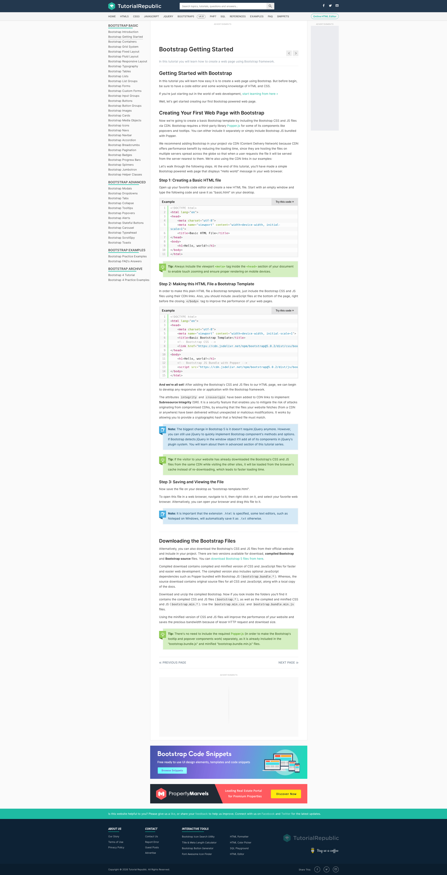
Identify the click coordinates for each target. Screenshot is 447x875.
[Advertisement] (222, 34)
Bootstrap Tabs (118, 198)
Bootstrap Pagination (122, 150)
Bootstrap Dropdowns (123, 193)
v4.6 (201, 16)
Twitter (286, 813)
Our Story (113, 836)
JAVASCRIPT (151, 16)
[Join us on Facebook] (323, 6)
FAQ (270, 16)
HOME (112, 16)
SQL (223, 16)
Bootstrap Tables (119, 71)
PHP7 (213, 16)
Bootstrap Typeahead (122, 232)
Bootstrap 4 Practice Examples (128, 280)
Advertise (150, 852)
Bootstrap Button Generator (197, 848)
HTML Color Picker (240, 842)
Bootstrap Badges (120, 155)
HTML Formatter (239, 836)
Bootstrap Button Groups (124, 105)
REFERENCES (238, 16)
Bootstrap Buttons (120, 100)
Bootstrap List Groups (122, 81)
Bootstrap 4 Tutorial (121, 275)
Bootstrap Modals (120, 188)
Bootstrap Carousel (121, 227)
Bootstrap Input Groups (123, 95)
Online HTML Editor (324, 16)
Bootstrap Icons (118, 125)
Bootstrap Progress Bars (124, 159)
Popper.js (233, 125)
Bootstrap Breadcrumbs (124, 145)
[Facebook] (317, 869)
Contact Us (151, 836)
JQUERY (168, 16)
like (173, 813)
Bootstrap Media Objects (124, 120)
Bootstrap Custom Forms (124, 91)
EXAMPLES (256, 16)
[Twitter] (326, 869)
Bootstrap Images (120, 110)
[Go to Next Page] (295, 53)
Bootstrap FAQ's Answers (125, 261)
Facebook (268, 813)
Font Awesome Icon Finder (197, 853)
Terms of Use (115, 841)
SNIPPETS (283, 16)
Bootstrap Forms (119, 86)
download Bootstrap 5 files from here (237, 558)
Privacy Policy (116, 847)
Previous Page (174, 662)
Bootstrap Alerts (119, 218)
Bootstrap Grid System (123, 46)
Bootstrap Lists (118, 76)
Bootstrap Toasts (119, 242)
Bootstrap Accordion (122, 140)
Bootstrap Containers (122, 41)
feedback (201, 813)
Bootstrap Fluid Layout (123, 56)
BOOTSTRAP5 (186, 16)
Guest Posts (152, 847)
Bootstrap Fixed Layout (123, 51)
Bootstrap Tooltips (120, 208)
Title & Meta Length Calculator (199, 842)
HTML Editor (237, 853)
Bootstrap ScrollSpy (121, 237)
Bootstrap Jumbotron (122, 169)
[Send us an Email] (337, 6)
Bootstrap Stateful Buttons (126, 223)
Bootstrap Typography (123, 66)
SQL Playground (239, 848)
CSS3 (136, 16)
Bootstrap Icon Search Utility (198, 836)
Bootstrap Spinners (121, 164)
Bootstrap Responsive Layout (127, 61)
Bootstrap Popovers (121, 213)
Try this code (285, 201)
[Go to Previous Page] (289, 53)
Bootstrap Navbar (120, 135)
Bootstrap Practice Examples (127, 256)
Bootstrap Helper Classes (125, 174)
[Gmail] (336, 869)
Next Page (287, 662)
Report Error (152, 841)
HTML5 (124, 16)
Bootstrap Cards (119, 115)
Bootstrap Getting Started (125, 36)
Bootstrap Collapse (121, 203)
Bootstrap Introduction (123, 32)
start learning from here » (260, 93)
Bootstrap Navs (118, 130)
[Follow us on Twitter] (330, 6)
